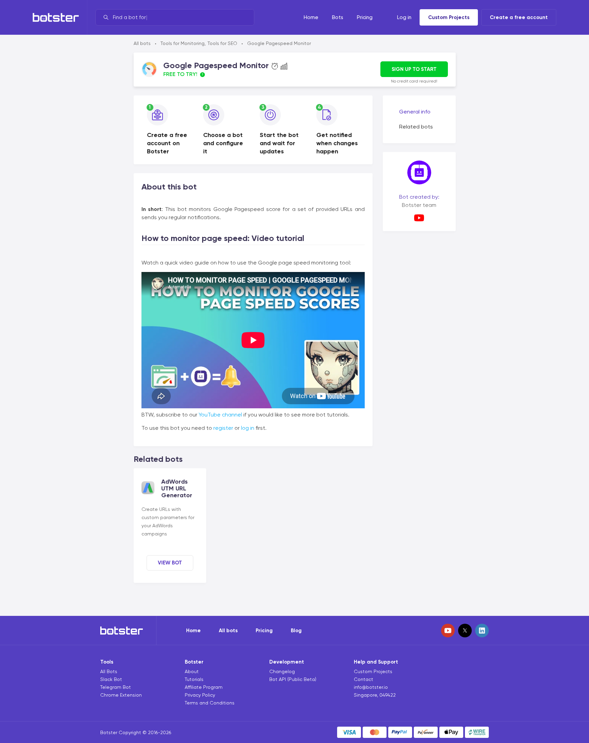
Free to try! (180, 74)
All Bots (108, 671)
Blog (296, 630)
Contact (363, 679)
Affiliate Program (204, 687)
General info (415, 111)
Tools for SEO (222, 43)
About (192, 671)
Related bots (416, 126)
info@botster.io (371, 687)
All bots (142, 43)
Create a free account (519, 17)
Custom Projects (448, 17)
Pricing (264, 630)
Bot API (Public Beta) (292, 679)
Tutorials (194, 679)
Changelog (282, 671)
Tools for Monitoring (183, 43)
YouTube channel (220, 414)
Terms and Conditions (210, 703)
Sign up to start (414, 69)
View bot (170, 563)
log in (247, 428)
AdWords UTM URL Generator (176, 488)
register (223, 428)
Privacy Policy (200, 695)
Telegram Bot (115, 687)
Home (193, 630)
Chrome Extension (121, 695)
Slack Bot (111, 679)
